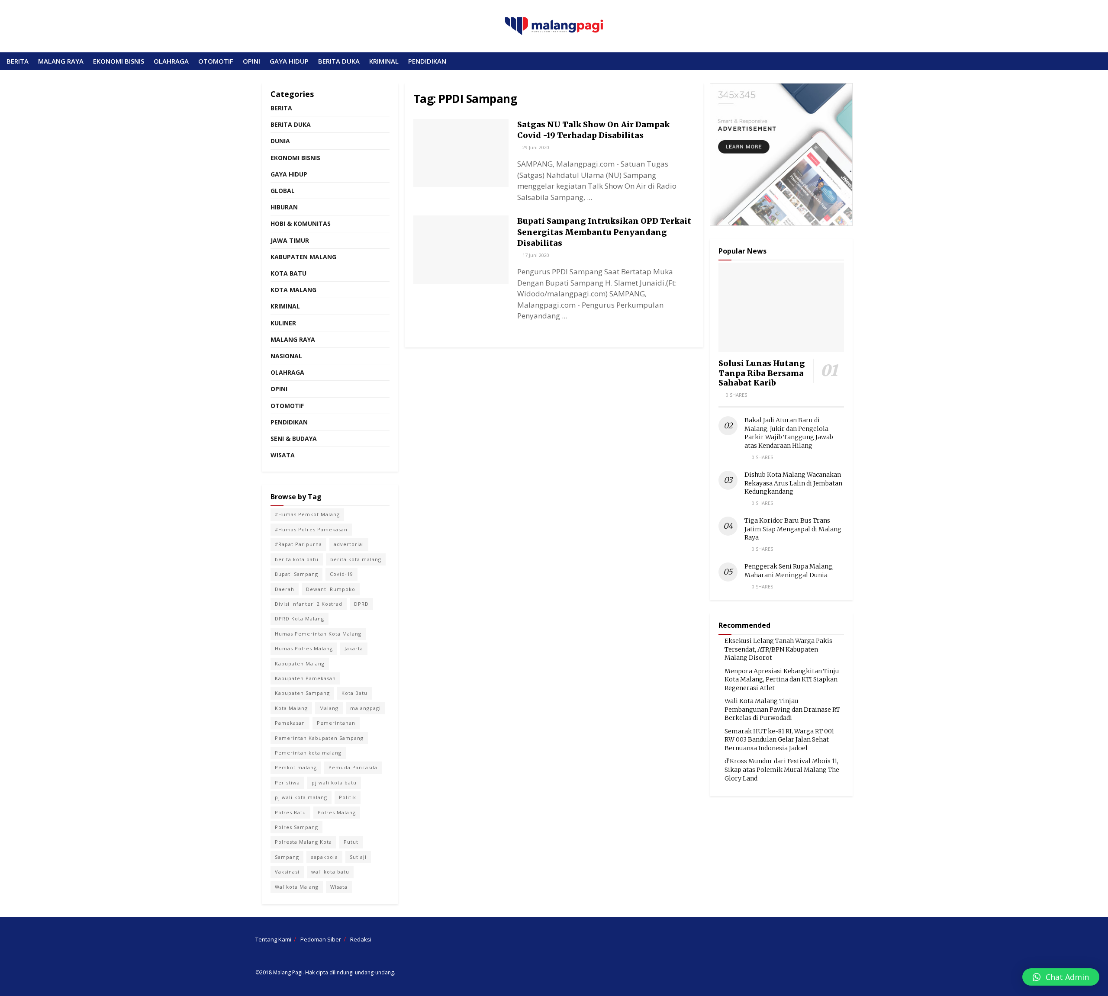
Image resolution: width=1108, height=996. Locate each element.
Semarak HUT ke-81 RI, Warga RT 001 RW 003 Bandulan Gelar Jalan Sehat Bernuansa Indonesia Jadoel (779, 739)
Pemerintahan (336, 723)
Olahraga (287, 372)
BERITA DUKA (339, 61)
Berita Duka (291, 124)
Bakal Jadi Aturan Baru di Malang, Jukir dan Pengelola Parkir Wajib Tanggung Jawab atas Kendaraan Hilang (788, 433)
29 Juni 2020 (535, 147)
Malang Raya (293, 339)
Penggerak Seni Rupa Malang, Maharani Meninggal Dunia (789, 570)
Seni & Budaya (294, 438)
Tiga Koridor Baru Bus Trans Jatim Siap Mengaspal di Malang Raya (792, 529)
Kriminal (285, 306)
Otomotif (287, 406)
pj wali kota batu (334, 782)
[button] (1060, 977)
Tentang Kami (273, 939)
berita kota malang (355, 559)
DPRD (361, 604)
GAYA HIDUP (289, 61)
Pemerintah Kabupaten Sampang (319, 738)
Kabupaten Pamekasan (305, 678)
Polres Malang (337, 812)
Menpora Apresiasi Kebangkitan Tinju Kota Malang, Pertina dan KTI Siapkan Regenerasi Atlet (782, 679)
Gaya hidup (289, 174)
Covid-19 (341, 574)
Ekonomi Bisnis (295, 158)
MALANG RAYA (61, 61)
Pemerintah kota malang (308, 752)
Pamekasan (290, 723)
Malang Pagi (288, 972)
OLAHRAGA (171, 61)
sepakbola (324, 857)
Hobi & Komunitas (301, 223)
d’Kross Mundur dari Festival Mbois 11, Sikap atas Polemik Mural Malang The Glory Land (782, 769)
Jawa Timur (290, 240)
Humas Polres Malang (304, 648)
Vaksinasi (287, 871)
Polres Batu (290, 812)
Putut (351, 842)
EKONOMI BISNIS (118, 61)
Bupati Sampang (296, 574)
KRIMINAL (384, 61)
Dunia (280, 141)
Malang (328, 708)
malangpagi (365, 708)
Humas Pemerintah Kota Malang (318, 633)
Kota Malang (293, 290)
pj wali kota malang (301, 797)
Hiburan (284, 207)
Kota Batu (288, 273)
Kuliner (283, 323)
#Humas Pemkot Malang (307, 514)
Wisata (283, 455)
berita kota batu (297, 559)
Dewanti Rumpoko (330, 589)
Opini (279, 389)
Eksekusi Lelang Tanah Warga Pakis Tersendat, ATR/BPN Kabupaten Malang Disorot (778, 649)
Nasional (286, 356)
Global (283, 190)
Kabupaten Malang (303, 257)
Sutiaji (358, 857)
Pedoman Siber (320, 939)
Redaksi (360, 939)
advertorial (349, 544)
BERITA (17, 61)
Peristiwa (287, 782)
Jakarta (354, 648)
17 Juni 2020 (535, 255)
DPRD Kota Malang (299, 618)
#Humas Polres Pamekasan (311, 529)
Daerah (284, 589)
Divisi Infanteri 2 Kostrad (308, 604)
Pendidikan (289, 422)
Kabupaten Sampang (302, 693)
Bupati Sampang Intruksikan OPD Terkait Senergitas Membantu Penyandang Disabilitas (604, 231)
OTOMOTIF (215, 61)
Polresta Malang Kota (303, 842)
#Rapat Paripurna (298, 544)
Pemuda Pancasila (353, 767)
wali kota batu (330, 871)
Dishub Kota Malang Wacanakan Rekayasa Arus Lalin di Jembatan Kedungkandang (793, 483)
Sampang (287, 857)
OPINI (251, 61)
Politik (347, 797)
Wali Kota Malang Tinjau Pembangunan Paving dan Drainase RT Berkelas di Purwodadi (782, 709)
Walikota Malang (297, 887)
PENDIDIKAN (427, 61)
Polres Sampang (296, 827)
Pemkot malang (296, 767)
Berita (281, 108)
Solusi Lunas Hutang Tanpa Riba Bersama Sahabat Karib (761, 373)
